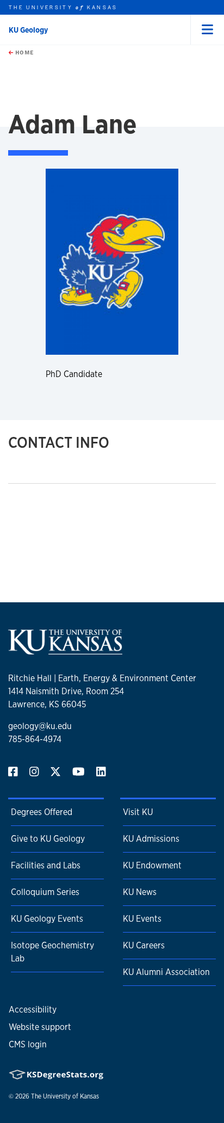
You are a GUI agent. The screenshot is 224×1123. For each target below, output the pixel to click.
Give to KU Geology (48, 838)
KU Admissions (151, 838)
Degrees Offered (41, 812)
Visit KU (138, 812)
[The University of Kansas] (65, 650)
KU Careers (144, 945)
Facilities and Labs (45, 865)
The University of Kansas (65, 1096)
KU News (140, 892)
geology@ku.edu (40, 726)
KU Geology (28, 30)
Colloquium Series (45, 892)
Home (23, 52)
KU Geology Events (47, 918)
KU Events (142, 918)
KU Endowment (152, 865)
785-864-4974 (34, 739)
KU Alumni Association (166, 972)
